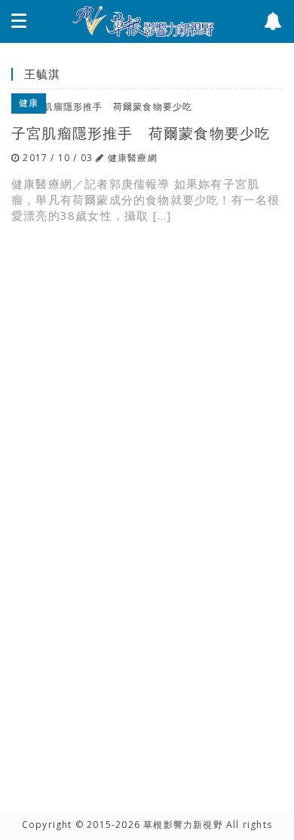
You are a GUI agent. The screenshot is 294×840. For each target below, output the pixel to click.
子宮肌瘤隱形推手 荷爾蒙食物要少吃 (140, 133)
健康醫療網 (133, 157)
